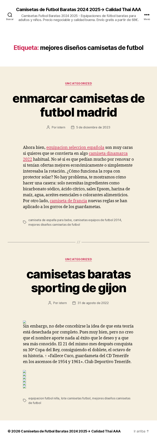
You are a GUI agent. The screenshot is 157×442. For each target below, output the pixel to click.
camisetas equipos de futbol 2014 (97, 220)
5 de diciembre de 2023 (93, 127)
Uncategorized (78, 83)
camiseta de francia (68, 201)
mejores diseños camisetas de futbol (54, 224)
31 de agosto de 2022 (93, 303)
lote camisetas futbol (76, 398)
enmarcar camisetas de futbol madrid (78, 105)
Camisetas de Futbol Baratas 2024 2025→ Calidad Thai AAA (78, 9)
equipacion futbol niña (43, 398)
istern (61, 127)
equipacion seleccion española (75, 147)
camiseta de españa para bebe (50, 220)
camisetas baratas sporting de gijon (78, 281)
